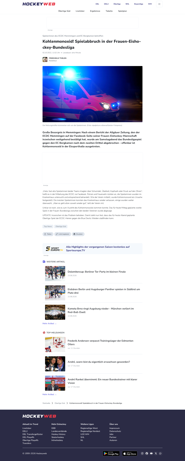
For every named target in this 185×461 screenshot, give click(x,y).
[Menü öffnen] (159, 4)
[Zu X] (156, 453)
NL (82, 440)
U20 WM (85, 434)
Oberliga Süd (64, 11)
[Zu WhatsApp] (160, 453)
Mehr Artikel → (50, 323)
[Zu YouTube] (151, 453)
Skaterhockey (57, 437)
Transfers (27, 443)
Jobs (111, 434)
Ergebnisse (95, 11)
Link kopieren (64, 234)
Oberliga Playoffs (30, 440)
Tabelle (109, 11)
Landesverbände (59, 431)
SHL (82, 437)
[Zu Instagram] (142, 453)
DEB (53, 428)
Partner (112, 437)
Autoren (113, 440)
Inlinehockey (57, 440)
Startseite (46, 403)
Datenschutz (115, 431)
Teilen (49, 234)
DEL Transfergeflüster (33, 434)
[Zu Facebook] (147, 453)
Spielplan (122, 11)
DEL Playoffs (28, 437)
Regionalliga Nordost (90, 431)
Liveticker (80, 11)
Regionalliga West (89, 428)
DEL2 (25, 431)
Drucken (79, 234)
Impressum (114, 428)
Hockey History (58, 434)
